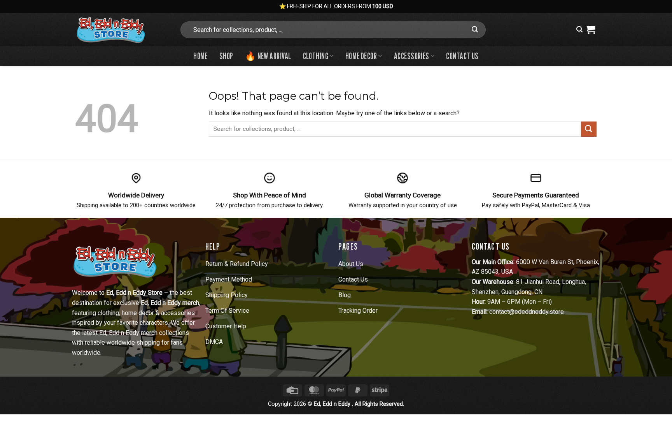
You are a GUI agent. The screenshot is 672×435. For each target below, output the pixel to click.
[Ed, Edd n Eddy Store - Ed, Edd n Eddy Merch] (121, 29)
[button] (579, 29)
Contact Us (462, 56)
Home (200, 56)
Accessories (411, 56)
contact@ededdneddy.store (526, 311)
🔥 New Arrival (268, 56)
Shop (226, 56)
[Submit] (474, 29)
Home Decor (361, 56)
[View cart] (590, 29)
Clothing (316, 56)
